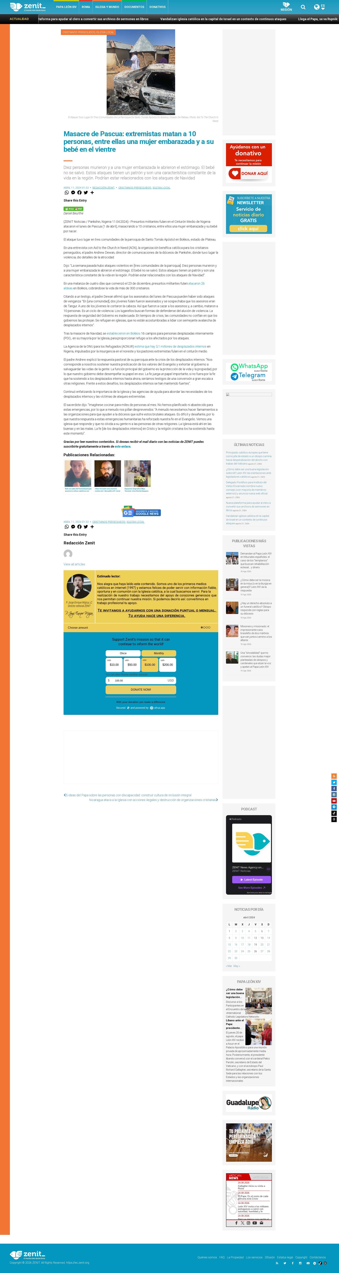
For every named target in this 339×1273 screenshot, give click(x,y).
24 (242, 951)
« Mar (229, 966)
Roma (86, 7)
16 (235, 944)
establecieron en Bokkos (123, 333)
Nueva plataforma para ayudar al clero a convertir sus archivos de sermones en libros (248, 506)
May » (237, 966)
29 (229, 958)
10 (242, 938)
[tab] (237, 1177)
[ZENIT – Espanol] (31, 7)
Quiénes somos (207, 1257)
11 (249, 938)
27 (262, 951)
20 (262, 944)
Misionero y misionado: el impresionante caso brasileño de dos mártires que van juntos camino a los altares (256, 633)
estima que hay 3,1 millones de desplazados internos (170, 346)
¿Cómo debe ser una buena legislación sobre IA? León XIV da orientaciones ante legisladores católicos (248, 473)
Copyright (301, 1257)
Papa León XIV (66, 7)
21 (268, 944)
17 (242, 944)
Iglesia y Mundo (107, 7)
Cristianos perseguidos (79, 32)
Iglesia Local (105, 32)
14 (268, 938)
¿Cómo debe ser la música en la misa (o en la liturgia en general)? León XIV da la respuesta (256, 585)
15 (229, 944)
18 (249, 944)
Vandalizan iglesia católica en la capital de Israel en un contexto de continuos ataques (135, 19)
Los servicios (254, 1257)
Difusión (270, 1257)
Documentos (134, 7)
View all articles (74, 564)
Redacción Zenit (104, 187)
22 (229, 951)
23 (235, 951)
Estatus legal (285, 1257)
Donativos (158, 7)
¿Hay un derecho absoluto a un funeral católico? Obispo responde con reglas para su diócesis (256, 608)
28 (268, 951)
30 (235, 958)
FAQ (222, 1257)
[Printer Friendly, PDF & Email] (73, 208)
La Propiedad (235, 1257)
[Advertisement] (141, 760)
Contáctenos (318, 1257)
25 (249, 951)
